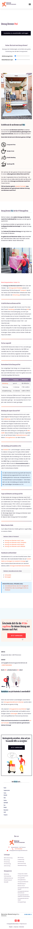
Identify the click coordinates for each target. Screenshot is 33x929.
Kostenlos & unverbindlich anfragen (16, 33)
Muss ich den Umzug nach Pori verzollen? (15, 517)
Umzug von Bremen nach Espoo (14, 544)
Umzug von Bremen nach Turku (14, 540)
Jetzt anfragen (16, 636)
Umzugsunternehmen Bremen (13, 924)
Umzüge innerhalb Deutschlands (20, 566)
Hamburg (11, 309)
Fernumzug (16, 295)
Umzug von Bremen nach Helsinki (15, 546)
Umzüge (22, 561)
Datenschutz (21, 927)
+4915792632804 (6, 665)
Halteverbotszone (21, 435)
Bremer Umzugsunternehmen (7, 282)
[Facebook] (16, 921)
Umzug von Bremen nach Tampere (15, 542)
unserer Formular (20, 186)
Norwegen (8, 577)
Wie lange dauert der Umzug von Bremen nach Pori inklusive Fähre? (16, 514)
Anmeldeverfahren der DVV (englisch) (16, 586)
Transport (23, 290)
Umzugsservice (8, 871)
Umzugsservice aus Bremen (17, 709)
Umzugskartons (10, 437)
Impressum (16, 927)
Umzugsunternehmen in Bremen (14, 702)
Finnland (15, 282)
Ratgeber (11, 927)
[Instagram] (18, 921)
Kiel (28, 309)
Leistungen (14, 713)
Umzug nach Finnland (15, 288)
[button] (29, 4)
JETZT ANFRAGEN (16, 747)
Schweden (8, 575)
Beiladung (5, 383)
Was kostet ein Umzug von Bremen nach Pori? (16, 497)
